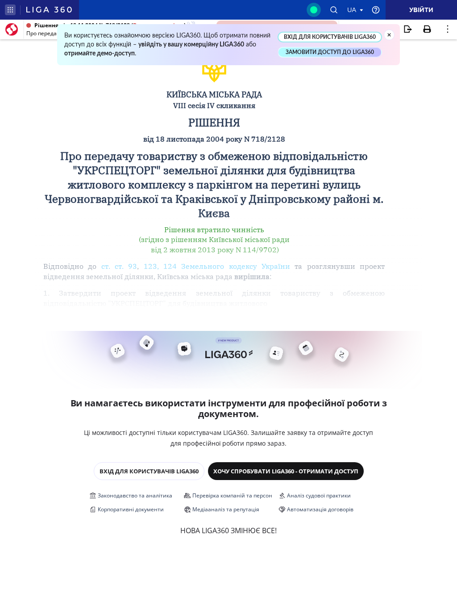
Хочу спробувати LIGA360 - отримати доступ (285, 471)
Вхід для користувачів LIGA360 (149, 471)
